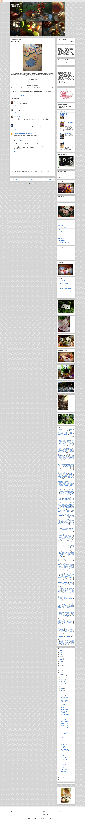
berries (65, 444)
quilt (72, 579)
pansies (63, 567)
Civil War (71, 466)
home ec (72, 530)
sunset (61, 613)
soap (64, 604)
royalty (71, 590)
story (59, 611)
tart (72, 615)
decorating (60, 484)
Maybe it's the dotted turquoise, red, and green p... (65, 732)
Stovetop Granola (64, 717)
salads (65, 592)
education (61, 491)
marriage (67, 552)
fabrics (67, 497)
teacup (64, 622)
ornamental (65, 566)
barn (68, 441)
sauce (65, 593)
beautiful (71, 443)
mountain (71, 555)
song (72, 604)
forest (73, 509)
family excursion (68, 498)
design (72, 484)
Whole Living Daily (64, 295)
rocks (73, 589)
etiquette (60, 495)
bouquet (71, 450)
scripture (72, 594)
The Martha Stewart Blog (65, 291)
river (66, 589)
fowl (60, 510)
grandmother (60, 522)
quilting (70, 580)
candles (59, 456)
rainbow (62, 583)
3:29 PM (18, 116)
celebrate (64, 458)
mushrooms (60, 557)
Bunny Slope (63, 753)
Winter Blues (63, 771)
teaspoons (68, 624)
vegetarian (60, 636)
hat (64, 524)
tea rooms (70, 619)
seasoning (70, 596)
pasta (69, 568)
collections (70, 469)
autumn (61, 440)
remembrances (60, 588)
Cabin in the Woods (65, 762)
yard (60, 644)
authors (67, 439)
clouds (69, 467)
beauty (59, 444)
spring (59, 607)
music (66, 557)
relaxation (65, 587)
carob (73, 456)
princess (66, 576)
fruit (66, 512)
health (71, 524)
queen (72, 578)
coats (59, 468)
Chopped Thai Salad (69, 122)
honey (72, 534)
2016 (61, 658)
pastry (73, 568)
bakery (73, 440)
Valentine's (65, 632)
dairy (73, 482)
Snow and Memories (65, 739)
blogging (69, 448)
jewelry (63, 541)
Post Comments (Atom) (35, 183)
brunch (72, 452)
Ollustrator (46, 818)
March (62, 692)
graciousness (66, 520)
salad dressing (66, 591)
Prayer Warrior (17, 124)
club (72, 467)
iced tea (63, 538)
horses (71, 535)
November (63, 677)
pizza (64, 574)
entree (65, 493)
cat (60, 458)
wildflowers (67, 642)
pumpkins (64, 578)
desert (68, 484)
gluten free (62, 519)
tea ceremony (71, 616)
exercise (59, 497)
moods (62, 555)
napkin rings (71, 557)
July (73, 541)
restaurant (70, 588)
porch (65, 575)
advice (66, 429)
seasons (66, 597)
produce (71, 576)
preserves (61, 576)
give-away (72, 517)
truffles (66, 631)
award (66, 440)
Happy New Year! (64, 774)
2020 (61, 656)
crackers (61, 477)
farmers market (64, 504)
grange (67, 522)
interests (66, 539)
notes (59, 563)
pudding (70, 577)
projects (59, 577)
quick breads (66, 579)
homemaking (61, 534)
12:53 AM (21, 140)
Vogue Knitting (61, 223)
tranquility (66, 629)
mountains (60, 556)
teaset (64, 624)
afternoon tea (62, 431)
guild (68, 523)
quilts (59, 582)
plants (68, 574)
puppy (68, 578)
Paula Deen (62, 285)
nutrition (66, 563)
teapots (59, 624)
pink (69, 573)
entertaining (60, 493)
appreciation (60, 436)
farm (59, 504)
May (62, 688)
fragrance (64, 510)
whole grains (61, 642)
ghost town (71, 516)
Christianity (70, 465)
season (65, 596)
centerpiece (69, 459)
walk (72, 639)
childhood (65, 463)
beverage (70, 444)
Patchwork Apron (64, 723)
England (70, 492)
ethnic (70, 494)
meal (60, 553)
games (66, 514)
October (62, 679)
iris (73, 539)
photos (59, 573)
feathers (68, 505)
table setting (61, 615)
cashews (63, 457)
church (66, 466)
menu (69, 554)
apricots (65, 436)
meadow (72, 552)
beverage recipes (62, 445)
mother (66, 555)
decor (72, 483)
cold (72, 468)
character (70, 460)
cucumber (61, 482)
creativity (60, 481)
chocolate (67, 464)
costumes (64, 476)
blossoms (60, 449)
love (60, 550)
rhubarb (59, 589)
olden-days (71, 564)
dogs (67, 487)
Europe (65, 495)
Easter (59, 490)
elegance (66, 491)
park (63, 568)
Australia (59, 439)
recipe (72, 584)
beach (64, 442)
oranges (59, 565)
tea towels (69, 621)
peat (68, 569)
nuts (71, 563)
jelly (60, 541)
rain (58, 583)
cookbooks (71, 473)
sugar (73, 611)
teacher (59, 622)
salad (59, 591)
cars (60, 457)
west (73, 641)
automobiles (72, 439)
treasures (72, 630)
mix (72, 554)
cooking (59, 475)
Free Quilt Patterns (62, 236)
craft (66, 477)
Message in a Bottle (65, 740)
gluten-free (70, 519)
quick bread (60, 579)
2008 (61, 672)
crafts (59, 478)
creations (70, 480)
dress (63, 489)
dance (60, 483)
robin (69, 589)
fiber (60, 506)
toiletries (61, 629)
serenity (61, 598)
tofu (73, 628)
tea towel (63, 621)
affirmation (70, 429)
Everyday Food (63, 280)
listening (72, 547)
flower (63, 507)
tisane (69, 628)
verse (68, 636)
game (63, 514)
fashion (70, 504)
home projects (70, 531)
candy (63, 456)
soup (59, 605)
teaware (72, 624)
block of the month (63, 448)
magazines (68, 551)
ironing (63, 540)
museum (71, 556)
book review (60, 450)
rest (66, 588)
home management (62, 531)
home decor (66, 530)
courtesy (72, 476)
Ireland (70, 539)
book (71, 449)
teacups (70, 622)
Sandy (15, 101)
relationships (60, 587)
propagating (65, 577)
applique (70, 435)
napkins (61, 559)
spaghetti (63, 606)
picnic (63, 573)
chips (63, 464)
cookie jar (65, 474)
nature (60, 560)
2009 (61, 670)
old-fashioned (65, 564)
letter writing (67, 546)
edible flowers (71, 490)
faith (72, 497)
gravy (71, 522)
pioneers (60, 574)
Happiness (63, 773)
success (69, 611)
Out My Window (61, 233)
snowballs (59, 604)
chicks (61, 463)
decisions (67, 483)
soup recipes (64, 605)
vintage (72, 637)
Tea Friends (67, 114)
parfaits (59, 568)
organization (71, 565)
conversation (60, 473)
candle (71, 455)
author (63, 439)
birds (70, 445)
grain (59, 521)
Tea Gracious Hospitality (65, 133)
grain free (64, 521)
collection (64, 469)
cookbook (66, 473)
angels (66, 433)
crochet (68, 481)
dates (64, 483)
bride (69, 452)
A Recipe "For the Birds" (66, 761)
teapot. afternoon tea (68, 623)
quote (65, 582)
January (62, 695)
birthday (60, 446)
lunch (68, 550)
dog (63, 487)
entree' (61, 494)
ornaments (70, 566)
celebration (70, 458)
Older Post (51, 179)
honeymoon (60, 535)
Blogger (55, 818)
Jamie (69, 540)
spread (71, 606)
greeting (59, 523)
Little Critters (63, 757)
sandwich (70, 592)
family (59, 498)
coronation (65, 475)
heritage (70, 526)
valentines (70, 632)
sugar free (61, 612)
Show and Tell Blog (62, 227)
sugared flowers (66, 612)
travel (71, 629)
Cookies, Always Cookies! (64, 747)
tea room (65, 619)
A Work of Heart (64, 752)
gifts (67, 517)
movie (67, 556)
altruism (67, 432)
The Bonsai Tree (64, 744)
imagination (67, 538)
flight (63, 506)
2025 (61, 650)
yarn (67, 644)
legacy (69, 545)
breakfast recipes (62, 452)
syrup (68, 614)
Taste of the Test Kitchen (65, 288)
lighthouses (60, 547)
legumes (61, 546)
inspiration (72, 538)
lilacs (64, 547)
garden (70, 514)
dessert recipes (68, 485)
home (71, 529)
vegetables (68, 635)
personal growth (60, 570)
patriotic (60, 569)
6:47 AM (30, 133)
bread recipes (64, 451)
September (63, 681)
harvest (61, 524)
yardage (63, 644)
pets (66, 570)
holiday (72, 528)
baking (61, 441)
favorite (59, 505)
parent (72, 567)
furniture (59, 514)
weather (63, 640)
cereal (66, 460)
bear (67, 443)
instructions (61, 539)
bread (59, 451)
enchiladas (63, 492)
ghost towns (60, 517)
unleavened (60, 632)
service (65, 598)
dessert (61, 485)
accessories (60, 429)
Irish (60, 540)
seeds (73, 597)
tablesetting (67, 615)
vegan (59, 633)
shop (71, 599)
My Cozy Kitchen (63, 121)
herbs (64, 526)
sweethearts (63, 614)
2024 (61, 652)
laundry (66, 544)
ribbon (63, 589)
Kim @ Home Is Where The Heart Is (21, 133)
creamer (59, 480)
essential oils (66, 494)
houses (59, 537)
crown (73, 481)
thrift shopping (61, 628)
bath (60, 442)
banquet (64, 441)
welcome (69, 641)
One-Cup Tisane (64, 759)
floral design (67, 506)
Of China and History (65, 709)
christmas (60, 466)
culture (65, 482)
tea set (65, 620)
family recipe (66, 502)
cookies (70, 474)
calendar (67, 455)
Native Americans (69, 559)
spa (59, 606)
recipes (63, 585)
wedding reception (63, 641)
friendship (68, 511)
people (72, 569)
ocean (59, 564)
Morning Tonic (63, 716)
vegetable (66, 633)
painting (59, 567)
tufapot (71, 631)
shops (65, 600)
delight (64, 484)
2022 (61, 654)
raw (64, 584)
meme (69, 553)
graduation (71, 520)
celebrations (60, 459)
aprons (70, 436)
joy (70, 541)
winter (59, 643)
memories (63, 554)
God (59, 520)
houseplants (71, 536)
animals (70, 433)
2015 (61, 659)
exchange (70, 495)
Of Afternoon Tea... (64, 113)
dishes (71, 486)
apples (59, 435)
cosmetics (70, 475)
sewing (70, 598)
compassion (70, 472)
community (62, 472)
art (63, 437)
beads (69, 442)
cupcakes (69, 482)
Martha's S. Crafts (64, 283)
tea (65, 616)
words (73, 643)
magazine (64, 551)
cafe (59, 455)
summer (72, 612)
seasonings (60, 597)
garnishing (60, 516)
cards (70, 456)
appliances (65, 435)
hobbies (67, 528)
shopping (60, 600)
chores (64, 465)
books (66, 450)
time (66, 628)
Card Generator (61, 240)
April (62, 690)
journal (67, 541)
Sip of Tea (63, 755)
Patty (15, 109)
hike (59, 528)
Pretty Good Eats (61, 231)
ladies (61, 544)
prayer (69, 575)
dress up (67, 489)
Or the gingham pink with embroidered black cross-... (65, 728)
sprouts (65, 607)
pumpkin (59, 578)
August (62, 683)
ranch (72, 583)
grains (70, 521)
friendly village (70, 510)
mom (59, 555)
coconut (63, 468)
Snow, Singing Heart (65, 767)
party (66, 568)
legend (72, 545)
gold (61, 520)
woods (69, 643)
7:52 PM (18, 109)
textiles (66, 625)
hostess (66, 536)
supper (65, 613)
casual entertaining (70, 457)
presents (72, 575)
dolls (71, 487)
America (72, 432)
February (72, 505)
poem (73, 574)
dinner (64, 486)
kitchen (72, 542)
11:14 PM (22, 124)
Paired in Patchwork (65, 721)
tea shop (69, 620)
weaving (67, 640)
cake (62, 455)
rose (63, 590)
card (66, 456)
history (62, 528)
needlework (69, 560)
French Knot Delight (65, 714)
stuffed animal (64, 611)
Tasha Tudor (60, 616)
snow (71, 603)
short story (69, 600)
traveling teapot (61, 630)
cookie (61, 474)
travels (67, 630)
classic (59, 467)
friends (60, 511)
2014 (61, 661)
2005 (61, 779)
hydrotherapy (65, 537)
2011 (61, 667)
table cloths (72, 614)
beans (64, 443)
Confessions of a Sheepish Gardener (65, 750)
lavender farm (63, 545)
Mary (15, 116)
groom (64, 523)
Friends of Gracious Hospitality (64, 142)
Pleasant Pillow (64, 742)
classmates (64, 467)
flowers (60, 509)
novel (62, 563)
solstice (68, 604)
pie (66, 573)
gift (64, 517)
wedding (72, 640)
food (68, 509)
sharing (59, 599)
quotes (71, 582)
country (68, 476)
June (62, 686)
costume (59, 476)
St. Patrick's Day (71, 607)
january (73, 540)
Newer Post (14, 179)
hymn (70, 537)
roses (66, 590)
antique (59, 434)
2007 (61, 674)
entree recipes (71, 493)
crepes (64, 481)
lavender (72, 544)
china (59, 464)
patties (65, 569)
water (59, 640)
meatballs (64, 553)
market (63, 552)
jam (66, 540)
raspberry (59, 584)
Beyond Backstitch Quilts (63, 242)
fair (69, 497)
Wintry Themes (64, 707)
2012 (61, 665)
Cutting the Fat (64, 719)
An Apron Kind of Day (65, 725)
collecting (59, 469)
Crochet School (61, 238)
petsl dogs (71, 570)
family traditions (68, 503)
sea (61, 596)
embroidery (71, 491)
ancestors (61, 433)
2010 (61, 668)
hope (66, 535)
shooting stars (65, 599)
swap (69, 613)
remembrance (70, 587)
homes (67, 534)
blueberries (66, 449)
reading (68, 584)
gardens (67, 515)
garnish (71, 515)
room (60, 590)
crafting (70, 477)
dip (67, 486)
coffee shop (68, 468)
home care (60, 530)
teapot (59, 623)
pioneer (73, 573)
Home (32, 179)
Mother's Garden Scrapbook (64, 701)
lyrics (60, 551)
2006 (61, 777)
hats (67, 524)
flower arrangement (69, 507)
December (63, 675)
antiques (65, 434)
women (64, 643)
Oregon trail (65, 565)
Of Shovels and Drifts (65, 769)
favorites (63, 505)
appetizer (71, 434)
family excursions (63, 499)
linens (68, 547)
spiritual (67, 606)
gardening (60, 515)
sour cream (71, 605)
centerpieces (60, 460)
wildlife (72, 642)
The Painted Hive (61, 225)
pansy (68, 567)
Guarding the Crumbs (65, 706)
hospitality (60, 536)
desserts (59, 486)
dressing (71, 489)
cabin (65, 454)
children (70, 463)
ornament (59, 566)
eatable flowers (64, 490)
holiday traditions (64, 529)
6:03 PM (19, 101)
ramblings (67, 583)
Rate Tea (60, 229)
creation (65, 480)
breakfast (71, 451)
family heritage (66, 500)
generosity (65, 516)
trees (61, 631)
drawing (59, 489)
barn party (72, 441)
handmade (72, 523)
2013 (61, 663)
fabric (63, 497)
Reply (15, 105)
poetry (61, 575)
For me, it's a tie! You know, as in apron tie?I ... (66, 736)
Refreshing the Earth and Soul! (65, 765)
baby (69, 440)
